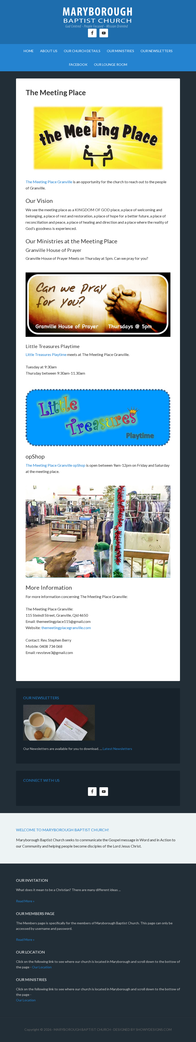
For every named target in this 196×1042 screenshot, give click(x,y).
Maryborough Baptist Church (98, 17)
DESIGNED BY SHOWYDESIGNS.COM (142, 1029)
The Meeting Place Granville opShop (55, 465)
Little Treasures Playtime (46, 354)
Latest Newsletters (117, 749)
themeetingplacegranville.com (66, 627)
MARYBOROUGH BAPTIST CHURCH (82, 1029)
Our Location (42, 967)
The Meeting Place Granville (49, 181)
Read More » (25, 901)
